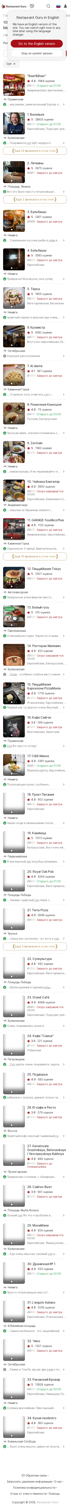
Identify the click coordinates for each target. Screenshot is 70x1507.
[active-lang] (58, 6)
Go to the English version (36, 44)
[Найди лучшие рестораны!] (14, 6)
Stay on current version (36, 53)
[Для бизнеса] (32, 6)
